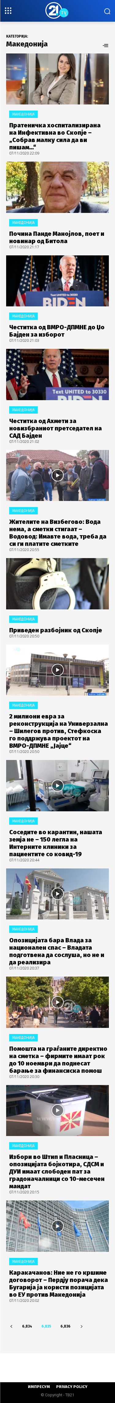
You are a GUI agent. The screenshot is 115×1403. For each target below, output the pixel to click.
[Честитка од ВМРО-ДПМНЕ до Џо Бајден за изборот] (57, 281)
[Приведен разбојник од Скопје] (57, 583)
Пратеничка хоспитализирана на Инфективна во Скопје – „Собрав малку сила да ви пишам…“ (55, 136)
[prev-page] (11, 1326)
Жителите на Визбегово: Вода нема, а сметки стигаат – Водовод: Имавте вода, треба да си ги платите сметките (57, 532)
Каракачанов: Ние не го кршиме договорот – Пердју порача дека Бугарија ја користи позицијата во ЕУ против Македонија (58, 1283)
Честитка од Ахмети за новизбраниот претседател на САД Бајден (55, 428)
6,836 (65, 1326)
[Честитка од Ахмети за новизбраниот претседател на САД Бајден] (57, 374)
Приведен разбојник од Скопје (55, 630)
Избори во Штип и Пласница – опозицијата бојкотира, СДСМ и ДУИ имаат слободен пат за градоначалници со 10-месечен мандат (57, 1171)
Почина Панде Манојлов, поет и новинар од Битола (56, 237)
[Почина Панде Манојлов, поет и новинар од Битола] (57, 187)
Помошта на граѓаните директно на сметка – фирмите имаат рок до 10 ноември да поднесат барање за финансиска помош (58, 1059)
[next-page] (81, 1326)
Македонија (23, 114)
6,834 (27, 1326)
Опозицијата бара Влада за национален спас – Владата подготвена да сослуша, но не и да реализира (56, 951)
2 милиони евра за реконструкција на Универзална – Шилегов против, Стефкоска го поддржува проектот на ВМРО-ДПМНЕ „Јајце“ (58, 731)
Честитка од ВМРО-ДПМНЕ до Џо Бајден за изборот (57, 330)
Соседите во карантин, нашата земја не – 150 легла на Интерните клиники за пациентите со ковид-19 (55, 843)
